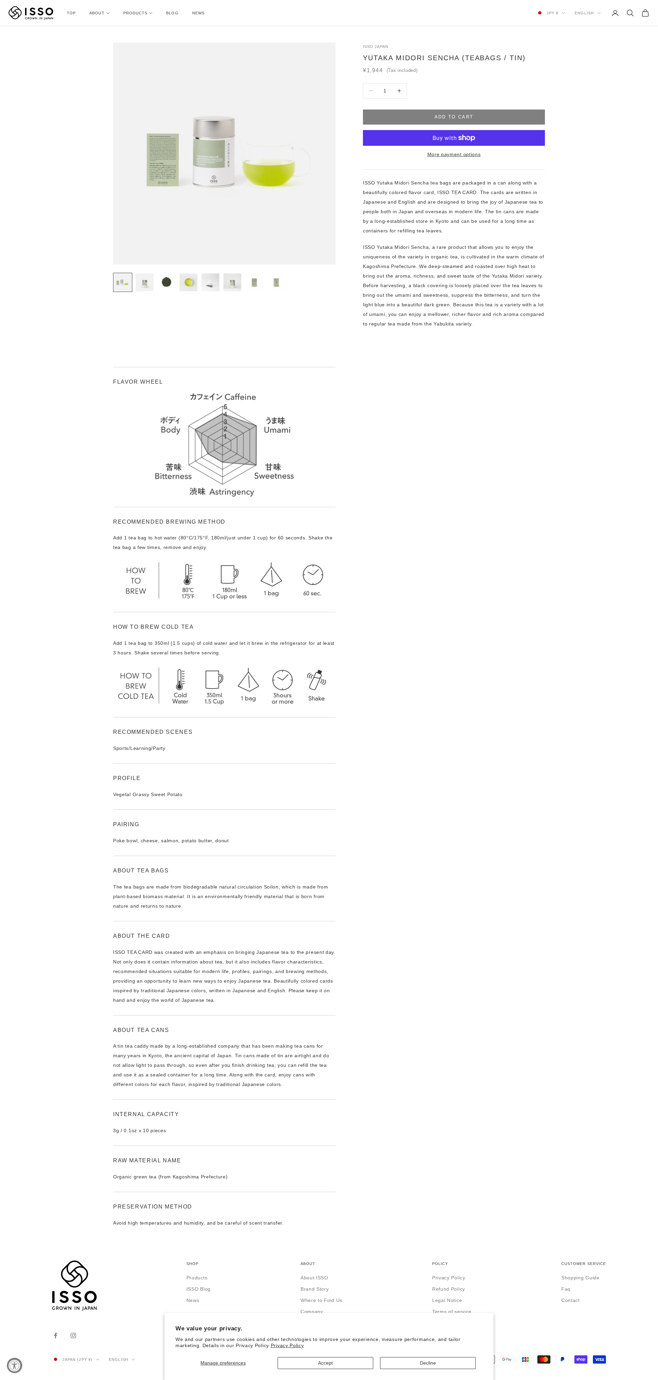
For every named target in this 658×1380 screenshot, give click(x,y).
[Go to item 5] (210, 282)
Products (135, 13)
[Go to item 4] (188, 282)
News (192, 1300)
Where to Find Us (321, 1300)
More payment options (454, 154)
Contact (570, 1300)
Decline (428, 1363)
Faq (566, 1289)
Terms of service (452, 1311)
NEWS (198, 13)
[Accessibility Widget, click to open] (14, 1365)
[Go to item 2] (144, 282)
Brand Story (315, 1289)
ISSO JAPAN (375, 46)
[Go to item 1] (122, 282)
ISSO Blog (198, 1289)
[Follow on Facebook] (55, 1335)
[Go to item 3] (166, 282)
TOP (71, 13)
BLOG (172, 13)
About (96, 13)
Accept (325, 1363)
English (584, 13)
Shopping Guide (580, 1277)
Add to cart (454, 116)
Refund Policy (448, 1289)
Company (312, 1311)
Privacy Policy (287, 1345)
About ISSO (314, 1277)
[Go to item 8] (276, 282)
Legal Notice (447, 1300)
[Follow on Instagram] (73, 1335)
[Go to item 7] (254, 282)
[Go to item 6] (232, 282)
